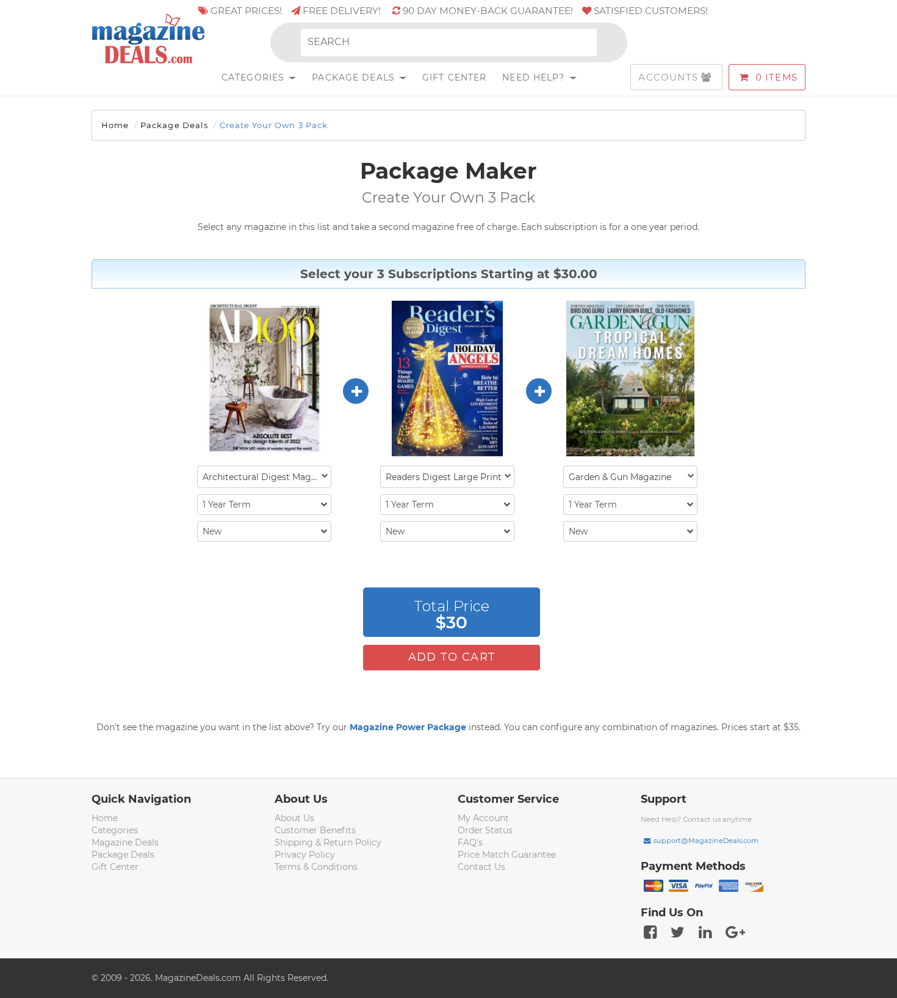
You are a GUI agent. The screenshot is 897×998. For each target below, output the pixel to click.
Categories (254, 77)
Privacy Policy (305, 854)
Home (115, 125)
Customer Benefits (315, 830)
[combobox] (264, 476)
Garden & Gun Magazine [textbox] (620, 477)
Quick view (266, 379)
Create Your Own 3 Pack (274, 125)
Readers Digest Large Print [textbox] (444, 477)
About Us (294, 818)
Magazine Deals (125, 842)
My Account (483, 818)
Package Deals (355, 77)
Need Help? (534, 77)
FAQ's (470, 842)
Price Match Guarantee (507, 854)
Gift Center (454, 77)
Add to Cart (451, 657)
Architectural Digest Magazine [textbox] (267, 477)
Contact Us (481, 866)
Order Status (485, 830)
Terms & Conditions (316, 866)
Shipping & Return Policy (328, 842)
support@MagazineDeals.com (706, 840)
